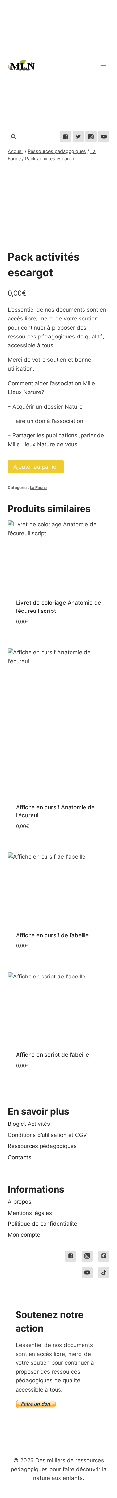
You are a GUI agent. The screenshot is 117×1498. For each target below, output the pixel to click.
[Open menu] (103, 65)
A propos (19, 1201)
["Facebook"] (65, 136)
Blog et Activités (29, 1124)
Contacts (19, 1157)
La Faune (38, 487)
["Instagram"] (91, 136)
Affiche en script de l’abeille (52, 1054)
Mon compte (24, 1235)
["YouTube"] (103, 136)
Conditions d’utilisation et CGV (47, 1135)
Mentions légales (30, 1213)
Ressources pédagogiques (42, 1146)
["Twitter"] (78, 136)
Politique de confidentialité (42, 1223)
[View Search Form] (13, 136)
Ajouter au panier (35, 467)
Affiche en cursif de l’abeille (52, 935)
